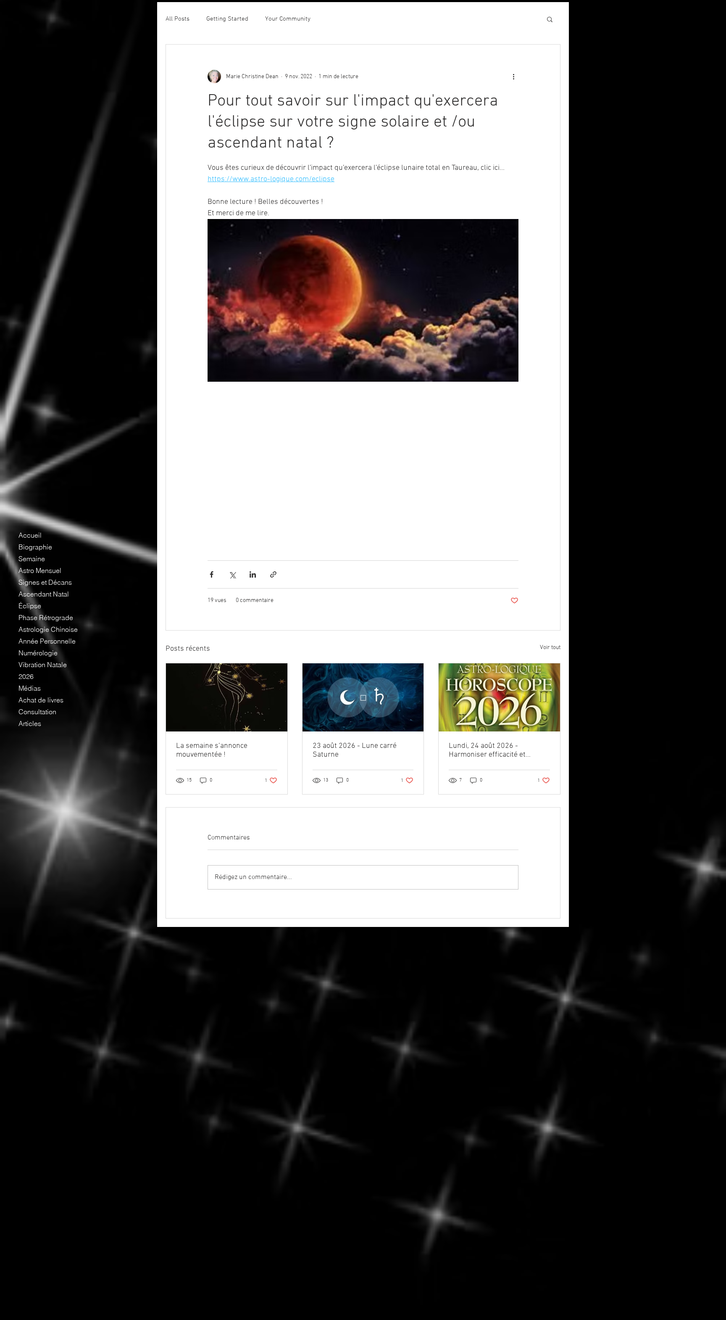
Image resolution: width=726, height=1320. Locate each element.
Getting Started (227, 19)
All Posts (177, 19)
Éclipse (29, 606)
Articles (29, 723)
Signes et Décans (45, 582)
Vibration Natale (42, 664)
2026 (26, 676)
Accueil (30, 535)
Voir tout (550, 647)
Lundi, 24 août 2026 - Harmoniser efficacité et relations (487, 750)
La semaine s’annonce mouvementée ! (211, 750)
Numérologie (38, 653)
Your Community (287, 19)
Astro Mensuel (39, 570)
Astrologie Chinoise (48, 629)
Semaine (31, 558)
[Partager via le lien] (273, 574)
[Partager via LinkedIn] (253, 574)
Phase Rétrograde (45, 617)
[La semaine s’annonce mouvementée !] (226, 697)
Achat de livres (40, 700)
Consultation (37, 712)
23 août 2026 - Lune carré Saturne (355, 750)
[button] (550, 19)
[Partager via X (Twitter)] (232, 574)
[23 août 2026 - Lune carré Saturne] (363, 697)
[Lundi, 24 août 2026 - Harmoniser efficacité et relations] (499, 697)
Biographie (35, 547)
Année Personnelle (47, 641)
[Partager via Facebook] (212, 574)
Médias (29, 688)
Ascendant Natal (43, 594)
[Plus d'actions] (513, 76)
